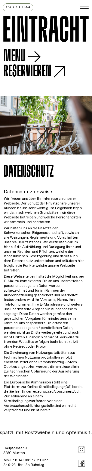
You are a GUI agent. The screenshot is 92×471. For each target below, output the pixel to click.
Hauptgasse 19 (15, 448)
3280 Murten (14, 453)
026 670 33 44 (18, 7)
